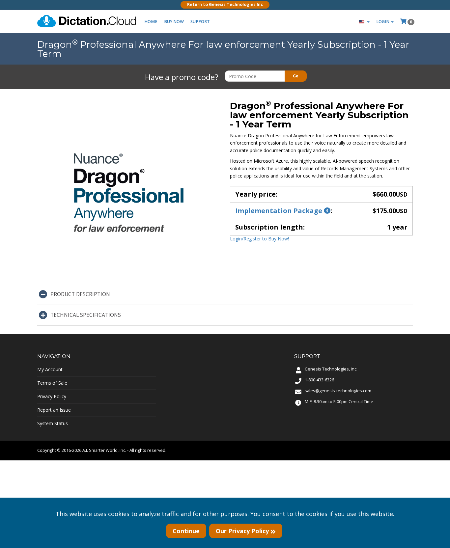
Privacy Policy (51, 396)
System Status (52, 423)
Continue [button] (186, 531)
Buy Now (174, 21)
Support (200, 21)
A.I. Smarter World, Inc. (104, 450)
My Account (50, 369)
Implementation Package (279, 210)
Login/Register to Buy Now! (259, 238)
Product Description (80, 294)
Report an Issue (54, 410)
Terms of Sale (52, 383)
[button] (364, 21)
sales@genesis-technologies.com (338, 391)
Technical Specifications (85, 315)
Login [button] (383, 21)
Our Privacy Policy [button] (243, 531)
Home (150, 21)
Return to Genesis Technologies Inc (225, 4)
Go (295, 76)
